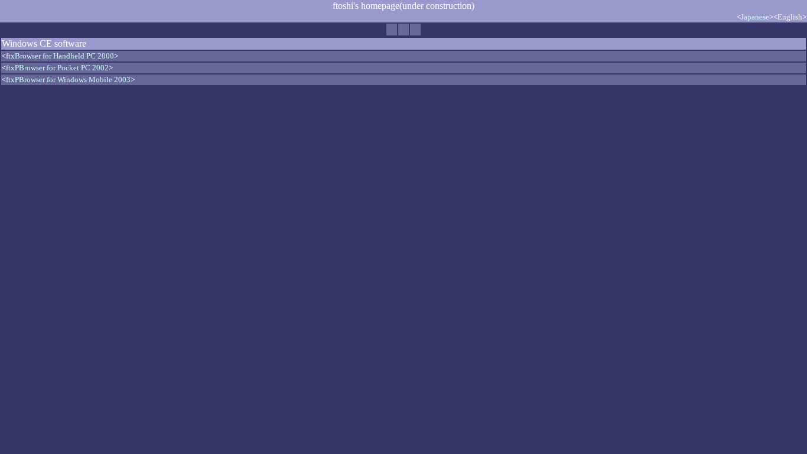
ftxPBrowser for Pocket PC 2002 (57, 67)
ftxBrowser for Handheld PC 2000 (60, 55)
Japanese (755, 16)
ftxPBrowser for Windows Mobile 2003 (68, 79)
